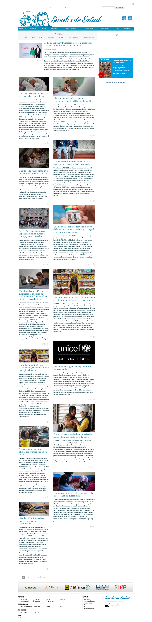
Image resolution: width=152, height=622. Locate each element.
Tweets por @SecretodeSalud (116, 82)
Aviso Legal (108, 603)
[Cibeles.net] (76, 587)
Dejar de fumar (25, 618)
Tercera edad (89, 28)
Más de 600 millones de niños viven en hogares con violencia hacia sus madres (72, 162)
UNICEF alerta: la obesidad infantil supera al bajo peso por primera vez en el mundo (74, 298)
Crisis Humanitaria (73, 37)
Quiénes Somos (89, 601)
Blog (117, 28)
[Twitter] (130, 18)
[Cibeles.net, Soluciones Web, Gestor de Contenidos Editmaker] (115, 605)
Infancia (61, 37)
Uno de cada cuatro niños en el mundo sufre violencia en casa (33, 172)
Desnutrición (50, 37)
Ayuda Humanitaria (88, 37)
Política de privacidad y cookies (114, 601)
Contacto (86, 8)
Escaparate (127, 28)
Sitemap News (89, 609)
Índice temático (89, 607)
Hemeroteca (49, 8)
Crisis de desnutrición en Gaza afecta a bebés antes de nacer (33, 94)
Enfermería (23, 612)
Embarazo (36, 607)
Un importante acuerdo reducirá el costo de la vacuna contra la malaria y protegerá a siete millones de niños (73, 229)
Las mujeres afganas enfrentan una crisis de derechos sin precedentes (73, 494)
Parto (48, 607)
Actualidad (32, 28)
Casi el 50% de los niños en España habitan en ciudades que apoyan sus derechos (32, 234)
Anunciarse (88, 603)
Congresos (36, 612)
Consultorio (29, 8)
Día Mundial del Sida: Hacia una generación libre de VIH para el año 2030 (73, 99)
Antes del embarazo (26, 607)
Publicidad (68, 8)
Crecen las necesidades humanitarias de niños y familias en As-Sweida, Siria (72, 435)
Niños (25, 37)
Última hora (50, 601)
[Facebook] (124, 18)
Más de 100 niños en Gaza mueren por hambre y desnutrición (31, 521)
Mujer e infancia (70, 28)
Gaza (40, 37)
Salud (44, 28)
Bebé (61, 607)
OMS (33, 37)
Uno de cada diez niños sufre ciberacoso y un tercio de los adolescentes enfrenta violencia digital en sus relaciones (34, 295)
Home (21, 28)
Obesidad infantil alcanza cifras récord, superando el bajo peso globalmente (34, 367)
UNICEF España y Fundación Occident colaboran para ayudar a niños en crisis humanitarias (68, 44)
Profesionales (105, 28)
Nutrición (54, 28)
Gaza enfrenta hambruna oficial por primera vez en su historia (33, 452)
